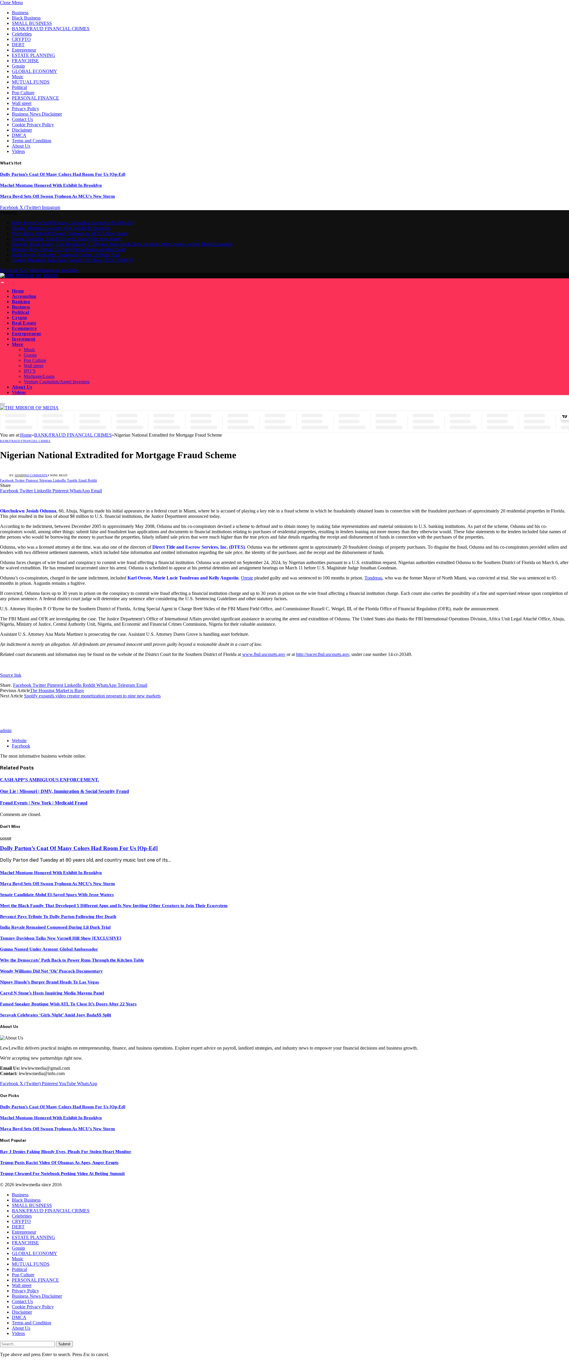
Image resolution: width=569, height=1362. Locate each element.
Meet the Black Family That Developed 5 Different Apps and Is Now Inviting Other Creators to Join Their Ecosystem (122, 244)
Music (17, 76)
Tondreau (373, 577)
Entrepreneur (24, 49)
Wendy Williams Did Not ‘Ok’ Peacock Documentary (51, 971)
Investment (24, 338)
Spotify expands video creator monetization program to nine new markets (92, 695)
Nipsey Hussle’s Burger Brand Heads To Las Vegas (49, 982)
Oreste (247, 577)
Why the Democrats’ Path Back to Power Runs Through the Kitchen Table (72, 960)
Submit (64, 1344)
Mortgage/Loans (39, 376)
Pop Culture (23, 92)
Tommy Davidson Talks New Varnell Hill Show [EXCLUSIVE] (72, 260)
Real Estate (24, 322)
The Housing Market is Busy (57, 690)
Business (20, 12)
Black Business (26, 17)
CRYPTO (21, 39)
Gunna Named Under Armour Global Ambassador (49, 949)
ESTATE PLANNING (33, 55)
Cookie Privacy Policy (33, 124)
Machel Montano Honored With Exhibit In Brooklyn (51, 185)
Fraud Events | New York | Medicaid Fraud (43, 802)
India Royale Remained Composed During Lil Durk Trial (65, 254)
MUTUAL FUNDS (30, 81)
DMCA (19, 135)
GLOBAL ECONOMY (34, 71)
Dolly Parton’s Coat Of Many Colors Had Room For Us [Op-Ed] (62, 174)
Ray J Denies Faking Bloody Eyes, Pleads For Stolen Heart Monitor (65, 1151)
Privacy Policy (25, 108)
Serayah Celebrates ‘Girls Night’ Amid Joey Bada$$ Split (55, 1015)
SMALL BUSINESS (32, 23)
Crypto (19, 317)
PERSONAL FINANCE (35, 97)
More (17, 344)
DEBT (18, 44)
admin (20, 475)
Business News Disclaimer (37, 113)
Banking (21, 301)
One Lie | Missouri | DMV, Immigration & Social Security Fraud (64, 791)
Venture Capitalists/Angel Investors (56, 381)
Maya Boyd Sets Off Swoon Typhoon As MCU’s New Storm (57, 196)
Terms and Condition (31, 140)
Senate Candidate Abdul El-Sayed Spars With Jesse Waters (67, 238)
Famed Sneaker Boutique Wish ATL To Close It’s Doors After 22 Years (68, 1004)
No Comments (36, 475)
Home (18, 290)
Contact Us (22, 119)
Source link (10, 675)
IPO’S (30, 370)
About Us (21, 146)
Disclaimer (22, 129)
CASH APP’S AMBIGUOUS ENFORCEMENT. (49, 779)
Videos (18, 151)
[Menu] (2, 282)
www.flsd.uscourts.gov (263, 654)
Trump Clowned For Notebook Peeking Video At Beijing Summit (62, 1173)
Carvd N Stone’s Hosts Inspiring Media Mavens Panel (52, 993)
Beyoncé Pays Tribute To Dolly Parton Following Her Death (69, 249)
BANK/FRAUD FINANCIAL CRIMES (50, 28)
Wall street (21, 103)
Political (19, 87)
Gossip (18, 65)
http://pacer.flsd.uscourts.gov (322, 654)
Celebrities (22, 33)
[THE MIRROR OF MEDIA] (29, 275)
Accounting (24, 296)
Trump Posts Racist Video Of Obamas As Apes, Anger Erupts (59, 1162)
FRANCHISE (25, 60)
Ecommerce (24, 328)
